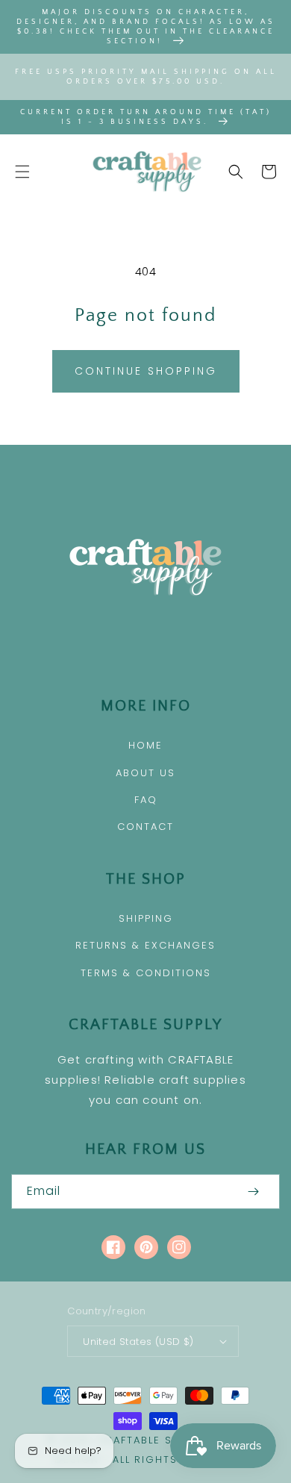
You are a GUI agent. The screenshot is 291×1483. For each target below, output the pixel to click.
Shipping (146, 918)
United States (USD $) (138, 1341)
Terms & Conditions (146, 973)
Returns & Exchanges (145, 945)
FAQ (145, 800)
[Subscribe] (253, 1191)
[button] (22, 171)
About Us (145, 773)
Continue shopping (146, 370)
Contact (145, 826)
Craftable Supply (151, 1440)
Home (145, 745)
